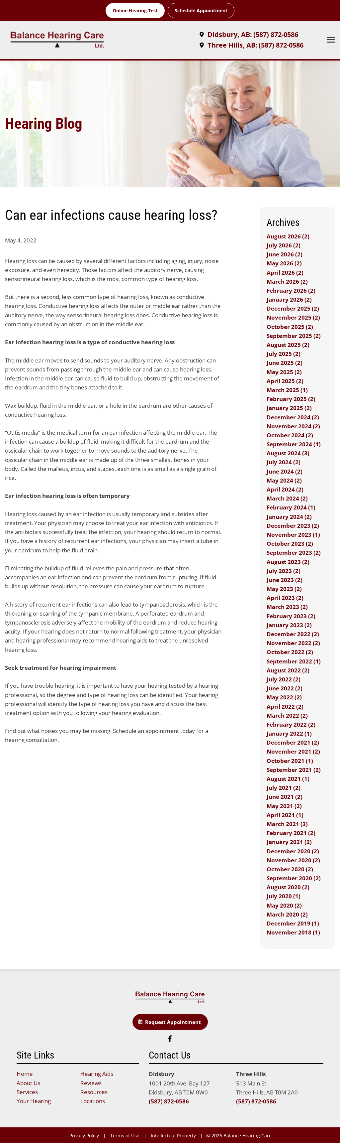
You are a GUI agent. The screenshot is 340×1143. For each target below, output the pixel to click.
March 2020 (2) (287, 914)
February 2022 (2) (291, 724)
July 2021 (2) (283, 787)
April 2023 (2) (285, 598)
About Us (28, 1083)
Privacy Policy (84, 1135)
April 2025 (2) (285, 381)
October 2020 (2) (290, 869)
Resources (94, 1092)
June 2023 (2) (284, 580)
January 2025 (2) (289, 408)
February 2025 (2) (291, 399)
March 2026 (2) (287, 281)
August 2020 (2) (288, 887)
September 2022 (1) (294, 661)
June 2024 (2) (284, 471)
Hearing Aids (96, 1073)
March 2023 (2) (287, 607)
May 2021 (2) (284, 806)
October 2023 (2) (290, 543)
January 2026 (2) (289, 299)
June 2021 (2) (284, 796)
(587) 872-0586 (169, 1101)
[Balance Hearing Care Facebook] (170, 1040)
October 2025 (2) (290, 327)
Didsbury (161, 1074)
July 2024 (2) (283, 462)
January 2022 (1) (289, 733)
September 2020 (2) (294, 878)
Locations (92, 1101)
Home (25, 1073)
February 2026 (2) (291, 290)
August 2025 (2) (288, 345)
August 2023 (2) (288, 562)
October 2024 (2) (290, 435)
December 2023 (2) (293, 525)
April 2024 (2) (285, 489)
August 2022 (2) (288, 670)
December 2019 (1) (293, 923)
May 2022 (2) (284, 697)
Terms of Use (124, 1135)
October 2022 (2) (290, 652)
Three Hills (251, 1074)
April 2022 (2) (285, 706)
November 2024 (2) (293, 426)
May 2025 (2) (284, 372)
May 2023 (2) (284, 589)
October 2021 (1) (290, 761)
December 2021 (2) (293, 742)
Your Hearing (34, 1101)
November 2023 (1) (293, 534)
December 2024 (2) (293, 417)
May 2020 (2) (284, 905)
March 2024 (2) (287, 498)
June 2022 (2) (284, 688)
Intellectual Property (173, 1135)
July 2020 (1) (283, 896)
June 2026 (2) (284, 254)
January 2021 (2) (289, 842)
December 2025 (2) (293, 308)
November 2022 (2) (293, 643)
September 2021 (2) (294, 770)
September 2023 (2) (294, 552)
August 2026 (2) (288, 236)
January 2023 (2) (289, 625)
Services (27, 1092)
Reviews (91, 1083)
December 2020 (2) (293, 851)
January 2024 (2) (289, 516)
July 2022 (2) (283, 679)
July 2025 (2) (283, 353)
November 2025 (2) (293, 317)
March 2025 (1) (287, 390)
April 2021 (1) (285, 815)
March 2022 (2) (287, 715)
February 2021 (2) (291, 833)
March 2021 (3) (287, 824)
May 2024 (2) (284, 480)
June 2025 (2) (284, 362)
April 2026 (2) (285, 272)
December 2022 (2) (293, 634)
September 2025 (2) (294, 336)
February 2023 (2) (291, 616)
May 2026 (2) (284, 263)
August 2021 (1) (288, 779)
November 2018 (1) (293, 932)
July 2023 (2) (283, 571)
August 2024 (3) (288, 453)
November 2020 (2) (293, 860)
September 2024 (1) (294, 444)
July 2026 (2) (283, 245)
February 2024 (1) (291, 507)
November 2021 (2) (293, 751)
